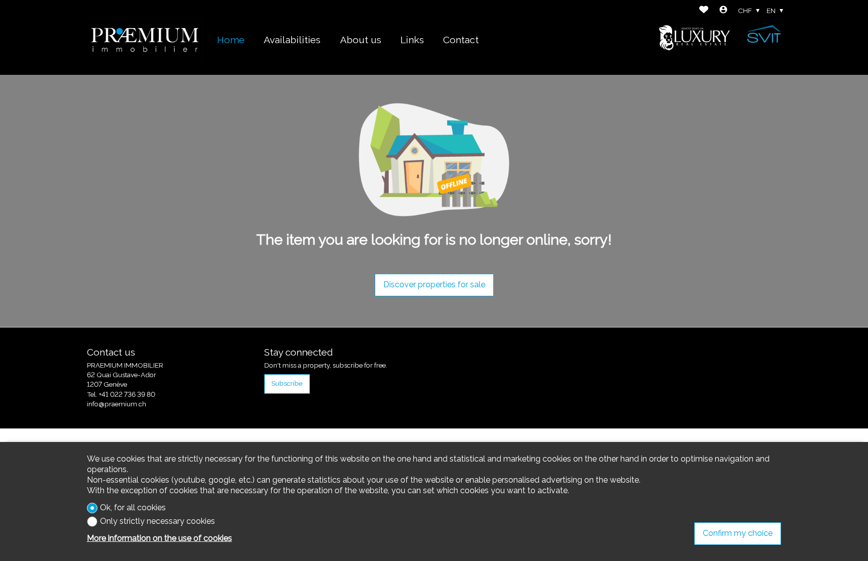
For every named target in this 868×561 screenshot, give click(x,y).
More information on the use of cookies (159, 538)
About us (360, 39)
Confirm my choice (738, 533)
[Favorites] (703, 11)
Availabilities (292, 39)
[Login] (723, 11)
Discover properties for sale (434, 284)
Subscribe (286, 383)
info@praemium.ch (116, 404)
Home (231, 39)
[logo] (144, 37)
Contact (461, 39)
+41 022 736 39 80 (127, 394)
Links (412, 39)
